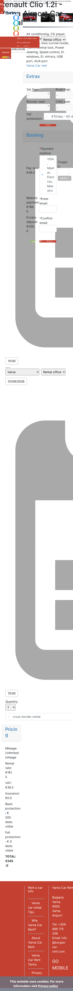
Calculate (48, 125)
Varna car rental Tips (35, 907)
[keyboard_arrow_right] (8, 57)
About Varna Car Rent (35, 942)
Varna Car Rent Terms (34, 959)
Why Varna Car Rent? (35, 925)
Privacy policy (48, 986)
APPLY (64, 178)
